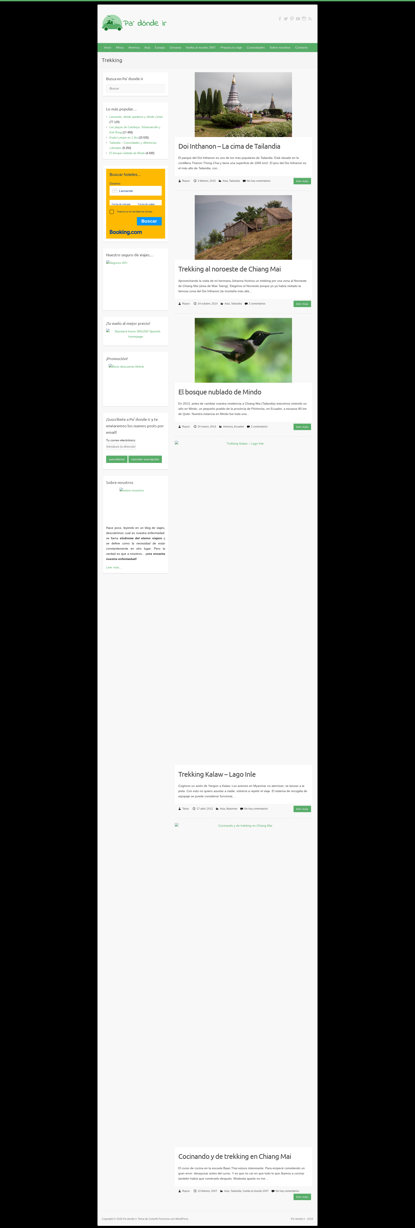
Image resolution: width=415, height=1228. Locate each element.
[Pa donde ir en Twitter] (286, 18)
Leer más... (114, 567)
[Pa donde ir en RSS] (310, 18)
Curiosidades (256, 47)
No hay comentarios (258, 180)
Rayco (186, 180)
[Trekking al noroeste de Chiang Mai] (243, 227)
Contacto (301, 47)
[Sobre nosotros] (135, 504)
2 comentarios (257, 303)
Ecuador (239, 426)
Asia (147, 47)
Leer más (302, 181)
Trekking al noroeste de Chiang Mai (229, 269)
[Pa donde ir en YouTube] (298, 18)
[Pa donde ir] (134, 23)
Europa (160, 47)
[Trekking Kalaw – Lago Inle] (243, 603)
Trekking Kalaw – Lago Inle (217, 774)
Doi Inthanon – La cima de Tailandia (229, 146)
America (134, 47)
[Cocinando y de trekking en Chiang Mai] (243, 985)
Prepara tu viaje (231, 47)
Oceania (175, 47)
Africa (120, 47)
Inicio (107, 47)
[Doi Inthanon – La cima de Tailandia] (243, 104)
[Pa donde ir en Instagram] (304, 18)
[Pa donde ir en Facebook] (280, 18)
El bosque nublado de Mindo (219, 392)
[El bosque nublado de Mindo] (243, 350)
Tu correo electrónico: (121, 440)
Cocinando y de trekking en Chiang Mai (234, 1156)
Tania (185, 808)
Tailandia (234, 180)
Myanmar (231, 808)
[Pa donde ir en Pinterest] (292, 18)
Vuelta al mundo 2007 (201, 47)
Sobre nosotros (280, 47)
